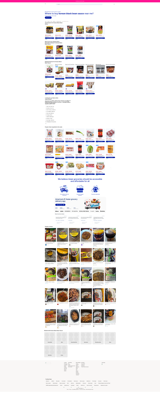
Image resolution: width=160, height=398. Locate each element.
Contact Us (82, 364)
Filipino (77, 367)
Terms (67, 389)
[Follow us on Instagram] (74, 387)
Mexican (77, 370)
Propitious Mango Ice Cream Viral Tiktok (104, 383)
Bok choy (72, 383)
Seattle (65, 365)
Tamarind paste (55, 383)
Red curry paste (48, 383)
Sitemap (48, 21)
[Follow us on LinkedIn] (81, 387)
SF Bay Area (65, 363)
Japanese (77, 364)
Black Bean (54, 21)
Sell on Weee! (83, 363)
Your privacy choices (82, 389)
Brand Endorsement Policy (89, 389)
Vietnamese (77, 366)
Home (46, 21)
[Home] (48, 4)
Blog (68, 363)
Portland (65, 366)
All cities (65, 369)
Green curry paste (89, 385)
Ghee (95, 383)
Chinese (77, 363)
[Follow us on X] (94, 387)
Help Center (83, 365)
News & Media (70, 366)
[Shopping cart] (114, 4)
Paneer (77, 385)
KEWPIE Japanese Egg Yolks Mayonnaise (52, 385)
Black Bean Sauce (58, 21)
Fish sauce (84, 383)
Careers (69, 364)
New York (65, 368)
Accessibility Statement (75, 389)
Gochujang (72, 385)
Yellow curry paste (62, 383)
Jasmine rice (82, 385)
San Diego (65, 367)
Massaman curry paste (104, 385)
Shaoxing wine (96, 385)
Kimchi (61, 385)
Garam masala (90, 383)
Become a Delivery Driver (71, 365)
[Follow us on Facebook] (67, 387)
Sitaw (51, 21)
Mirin (68, 383)
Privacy (70, 389)
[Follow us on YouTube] (88, 387)
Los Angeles (65, 364)
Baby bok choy (66, 385)
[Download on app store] (105, 363)
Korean (77, 365)
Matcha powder (78, 383)
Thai (76, 369)
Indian (77, 368)
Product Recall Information (85, 366)
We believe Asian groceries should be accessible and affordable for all (80, 180)
